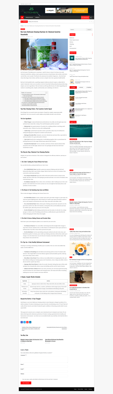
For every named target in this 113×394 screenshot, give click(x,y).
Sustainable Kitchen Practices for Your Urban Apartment (57, 328)
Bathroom (22, 29)
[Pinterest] (27, 322)
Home (22, 25)
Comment (23, 355)
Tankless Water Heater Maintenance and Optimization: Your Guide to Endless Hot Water (31, 329)
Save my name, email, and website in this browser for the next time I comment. (40, 379)
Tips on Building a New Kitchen (80, 103)
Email (22, 369)
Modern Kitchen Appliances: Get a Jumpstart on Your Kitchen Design (83, 109)
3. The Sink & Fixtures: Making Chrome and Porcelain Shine (35, 101)
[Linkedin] (30, 322)
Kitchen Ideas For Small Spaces (80, 115)
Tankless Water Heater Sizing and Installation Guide (79, 76)
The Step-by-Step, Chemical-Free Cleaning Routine (33, 97)
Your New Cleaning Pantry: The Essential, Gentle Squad (33, 94)
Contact (37, 17)
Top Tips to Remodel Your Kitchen (81, 97)
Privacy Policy (29, 17)
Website (22, 373)
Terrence (23, 36)
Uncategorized (73, 48)
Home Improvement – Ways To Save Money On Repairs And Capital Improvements (46, 21)
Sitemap (90, 389)
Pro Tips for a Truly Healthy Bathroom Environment (33, 102)
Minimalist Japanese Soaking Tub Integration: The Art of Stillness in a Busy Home (32, 340)
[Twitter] (24, 322)
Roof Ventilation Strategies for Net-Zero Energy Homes (82, 82)
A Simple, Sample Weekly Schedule (29, 103)
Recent (81, 87)
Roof (71, 46)
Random (89, 87)
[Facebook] (22, 322)
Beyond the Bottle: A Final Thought (29, 105)
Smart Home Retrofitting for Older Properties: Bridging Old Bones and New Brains (83, 59)
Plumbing (72, 44)
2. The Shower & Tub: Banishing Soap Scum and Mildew (34, 99)
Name (22, 364)
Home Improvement (74, 40)
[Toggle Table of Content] (45, 93)
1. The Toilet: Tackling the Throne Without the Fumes (34, 98)
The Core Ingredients (28, 95)
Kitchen (71, 42)
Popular (73, 87)
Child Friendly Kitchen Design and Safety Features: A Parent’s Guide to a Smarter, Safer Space (81, 64)
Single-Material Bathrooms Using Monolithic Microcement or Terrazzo (54, 340)
